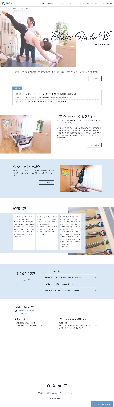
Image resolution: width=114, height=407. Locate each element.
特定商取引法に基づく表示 (53, 393)
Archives (21, 8)
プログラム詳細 (94, 145)
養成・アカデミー (96, 3)
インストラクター (72, 3)
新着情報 (50, 3)
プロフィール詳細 (46, 182)
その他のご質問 (25, 280)
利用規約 (40, 393)
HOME (44, 3)
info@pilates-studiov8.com (25, 311)
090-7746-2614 (22, 313)
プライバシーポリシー (70, 393)
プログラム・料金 (84, 3)
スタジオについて (60, 3)
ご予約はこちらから (100, 404)
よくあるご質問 (107, 3)
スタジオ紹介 (95, 78)
